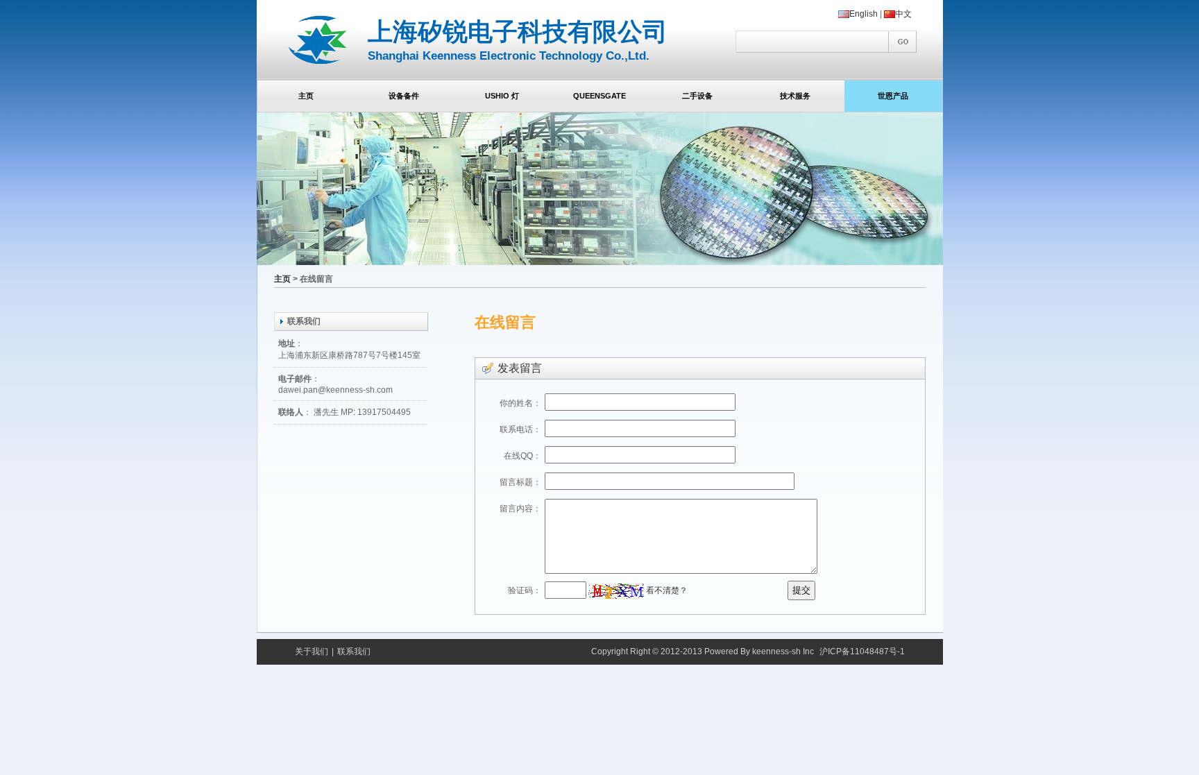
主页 (282, 279)
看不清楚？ (666, 590)
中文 (903, 14)
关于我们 (311, 651)
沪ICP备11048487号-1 (862, 651)
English (863, 14)
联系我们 (354, 651)
